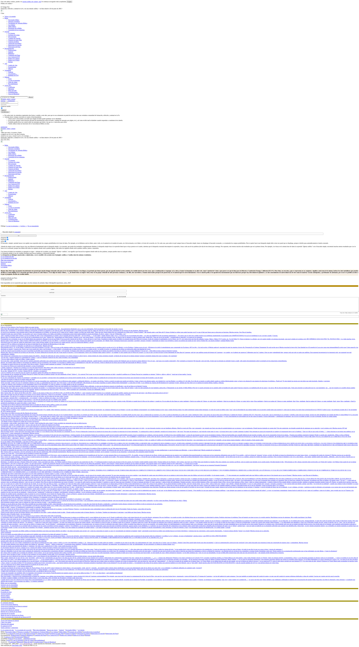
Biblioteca (11, 53)
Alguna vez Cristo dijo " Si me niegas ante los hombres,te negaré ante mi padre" (24, 453)
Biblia (6, 18)
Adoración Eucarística (14, 43)
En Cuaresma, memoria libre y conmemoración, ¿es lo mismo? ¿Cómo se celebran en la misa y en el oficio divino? (34, 398)
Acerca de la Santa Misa (8, 608)
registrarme (4, 127)
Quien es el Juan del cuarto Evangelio (12, 376)
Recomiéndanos (13, 84)
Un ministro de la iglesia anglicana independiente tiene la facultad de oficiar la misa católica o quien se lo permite (34, 404)
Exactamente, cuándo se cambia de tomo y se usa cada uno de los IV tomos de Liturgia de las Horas (30, 425)
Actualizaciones (13, 92)
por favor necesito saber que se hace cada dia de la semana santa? (20, 468)
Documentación (9, 48)
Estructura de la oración (8, 613)
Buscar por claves (6, 262)
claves (2, 241)
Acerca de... (8, 85)
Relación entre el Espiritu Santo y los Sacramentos (15, 514)
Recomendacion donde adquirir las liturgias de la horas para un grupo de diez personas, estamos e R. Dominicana (34, 495)
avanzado (17, 232)
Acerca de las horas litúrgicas (9, 604)
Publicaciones (12, 50)
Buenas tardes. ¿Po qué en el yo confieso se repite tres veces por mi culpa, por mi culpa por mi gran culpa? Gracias (34, 396)
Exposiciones (12, 67)
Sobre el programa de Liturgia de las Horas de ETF (16, 617)
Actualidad (7, 70)
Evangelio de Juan (6, 592)
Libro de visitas (12, 82)
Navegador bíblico (13, 20)
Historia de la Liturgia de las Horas (11, 611)
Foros (10, 79)
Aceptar (69, 1)
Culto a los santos (6, 622)
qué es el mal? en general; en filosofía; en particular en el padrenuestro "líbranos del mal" (27, 346)
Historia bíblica (5, 595)
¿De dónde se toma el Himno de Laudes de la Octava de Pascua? (20, 421)
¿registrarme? (11, 101)
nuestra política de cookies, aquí (31, 1)
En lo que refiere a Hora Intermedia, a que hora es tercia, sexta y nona (21, 441)
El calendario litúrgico (7, 603)
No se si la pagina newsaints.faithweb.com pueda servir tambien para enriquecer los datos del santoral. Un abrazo (34, 534)
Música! (10, 68)
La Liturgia (11, 33)
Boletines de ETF (13, 75)
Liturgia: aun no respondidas (9, 586)
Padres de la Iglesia (14, 58)
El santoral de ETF (6, 626)
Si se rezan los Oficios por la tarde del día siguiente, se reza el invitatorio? (22, 366)
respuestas (4, 239)
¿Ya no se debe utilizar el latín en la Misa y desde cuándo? (18, 359)
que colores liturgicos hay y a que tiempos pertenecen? (17, 566)
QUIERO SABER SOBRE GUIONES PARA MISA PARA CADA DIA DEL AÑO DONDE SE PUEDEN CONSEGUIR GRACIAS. (42, 578)
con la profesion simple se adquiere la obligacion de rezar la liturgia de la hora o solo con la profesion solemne (33, 460)
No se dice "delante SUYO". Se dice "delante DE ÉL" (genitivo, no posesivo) (24, 371)
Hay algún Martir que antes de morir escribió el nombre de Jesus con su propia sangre (26, 369)
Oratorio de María (13, 42)
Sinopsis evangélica (14, 21)
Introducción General (7, 599)
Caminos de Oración (14, 38)
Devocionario (12, 36)
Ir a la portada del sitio (7, 256)
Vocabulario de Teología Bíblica (17, 23)
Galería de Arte (12, 65)
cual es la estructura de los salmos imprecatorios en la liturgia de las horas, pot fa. (24, 564)
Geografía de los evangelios (16, 30)
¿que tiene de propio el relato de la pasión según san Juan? (18, 379)
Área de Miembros (13, 94)
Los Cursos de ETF (14, 57)
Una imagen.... (12, 74)
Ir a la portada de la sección (9, 258)
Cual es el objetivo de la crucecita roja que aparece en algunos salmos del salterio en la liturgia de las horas (32, 372)
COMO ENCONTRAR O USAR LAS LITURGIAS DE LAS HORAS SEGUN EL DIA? (28, 571)
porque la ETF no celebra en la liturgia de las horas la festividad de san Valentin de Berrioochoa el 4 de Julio (33, 344)
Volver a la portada (10, 16)
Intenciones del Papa (14, 47)
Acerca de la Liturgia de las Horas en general (14, 606)
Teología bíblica (5, 597)
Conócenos (11, 87)
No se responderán (33, 226)
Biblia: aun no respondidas (8, 583)
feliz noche (4, 529)
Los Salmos (11, 25)
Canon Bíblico (5, 590)
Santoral (10, 52)
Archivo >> (23, 226)
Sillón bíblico (12, 26)
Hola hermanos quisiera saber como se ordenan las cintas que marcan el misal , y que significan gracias (31, 502)
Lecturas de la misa (14, 35)
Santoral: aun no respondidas (9, 585)
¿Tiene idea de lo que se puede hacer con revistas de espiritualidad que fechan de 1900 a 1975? (29, 406)
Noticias (10, 72)
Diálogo (6, 77)
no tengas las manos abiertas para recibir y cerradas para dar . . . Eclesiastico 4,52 (24, 539)
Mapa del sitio (12, 90)
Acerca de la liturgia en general (10, 610)
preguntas (3, 238)
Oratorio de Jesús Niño (15, 40)
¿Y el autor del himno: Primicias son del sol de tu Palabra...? (18, 391)
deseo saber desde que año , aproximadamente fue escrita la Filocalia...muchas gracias (26, 467)
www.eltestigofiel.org (26, 643)
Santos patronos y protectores (9, 627)
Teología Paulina (6, 594)
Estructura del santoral (7, 624)
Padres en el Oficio (13, 60)
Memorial (11, 89)
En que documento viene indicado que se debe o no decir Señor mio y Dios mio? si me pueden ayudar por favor (34, 420)
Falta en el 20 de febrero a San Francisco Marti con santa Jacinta (20, 327)
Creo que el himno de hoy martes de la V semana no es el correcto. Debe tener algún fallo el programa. (31, 515)
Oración (6, 31)
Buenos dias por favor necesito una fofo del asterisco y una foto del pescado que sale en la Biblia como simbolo (33, 399)
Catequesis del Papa (14, 55)
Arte (5, 63)
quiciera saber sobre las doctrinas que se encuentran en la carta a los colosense (24, 541)
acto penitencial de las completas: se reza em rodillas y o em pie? (20, 574)
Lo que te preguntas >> (13, 226)
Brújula (10, 62)
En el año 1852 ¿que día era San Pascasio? (13, 408)
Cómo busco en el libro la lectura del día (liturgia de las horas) (19, 413)
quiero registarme (6, 532)
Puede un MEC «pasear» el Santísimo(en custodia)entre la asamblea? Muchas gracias (26, 507)
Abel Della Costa (17, 645)
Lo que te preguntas (14, 80)
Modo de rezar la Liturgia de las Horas (12, 615)
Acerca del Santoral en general (10, 620)
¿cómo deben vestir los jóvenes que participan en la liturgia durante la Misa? (23, 510)
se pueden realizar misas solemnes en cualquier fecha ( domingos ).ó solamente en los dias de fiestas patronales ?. (34, 497)
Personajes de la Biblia (15, 28)
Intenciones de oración (15, 45)
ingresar (3, 101)
